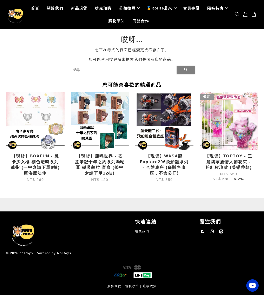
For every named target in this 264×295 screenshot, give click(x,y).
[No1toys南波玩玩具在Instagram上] (212, 233)
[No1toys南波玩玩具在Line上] (221, 233)
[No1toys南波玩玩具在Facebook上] (202, 233)
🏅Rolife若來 (159, 8)
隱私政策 (132, 286)
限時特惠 (215, 8)
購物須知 (116, 21)
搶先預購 (103, 8)
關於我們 (55, 8)
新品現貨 (79, 8)
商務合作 (141, 21)
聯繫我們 (142, 231)
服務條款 (114, 286)
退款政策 (150, 286)
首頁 (35, 8)
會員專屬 (191, 8)
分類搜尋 (127, 8)
